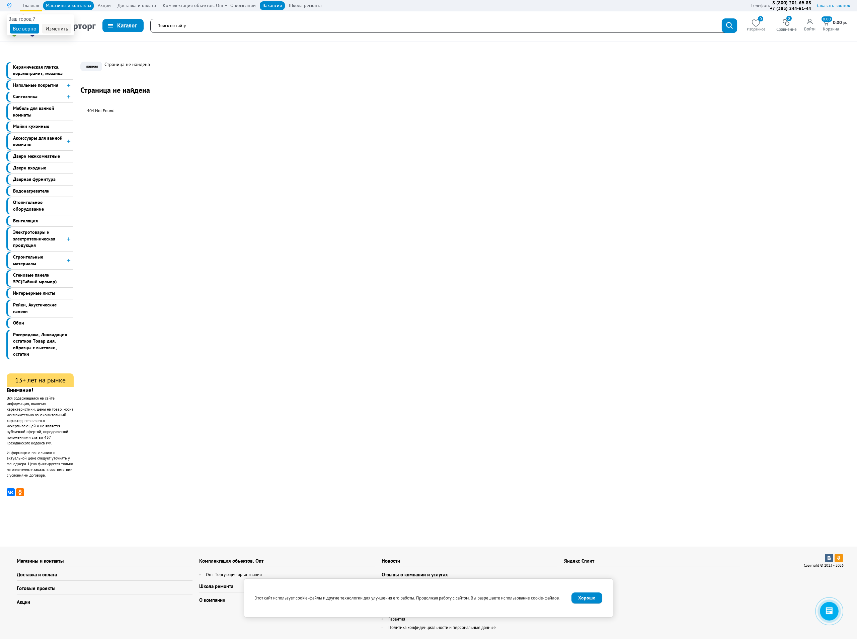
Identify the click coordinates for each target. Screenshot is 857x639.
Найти (729, 25)
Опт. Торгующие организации (234, 574)
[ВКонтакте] (11, 492)
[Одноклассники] (20, 492)
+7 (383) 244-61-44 (790, 8)
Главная (91, 66)
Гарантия (396, 619)
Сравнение (786, 25)
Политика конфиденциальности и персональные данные (442, 627)
